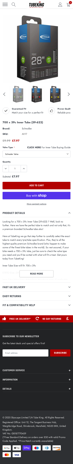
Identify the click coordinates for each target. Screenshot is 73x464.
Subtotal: (7, 176)
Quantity (7, 161)
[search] (14, 4)
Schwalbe (27, 128)
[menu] (5, 4)
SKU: (5, 134)
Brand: (6, 128)
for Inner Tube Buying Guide (48, 147)
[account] (60, 4)
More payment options (36, 203)
